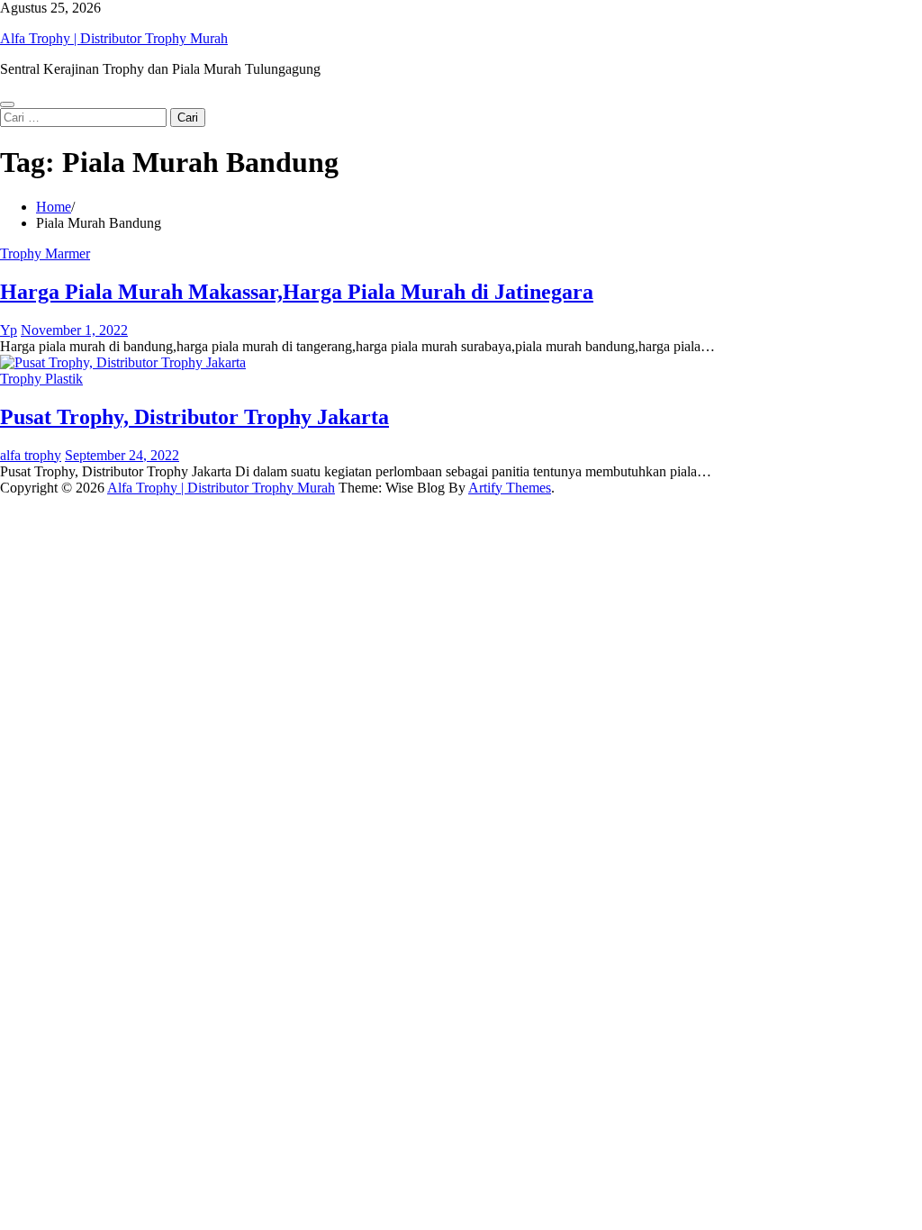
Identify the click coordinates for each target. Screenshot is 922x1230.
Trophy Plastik (41, 378)
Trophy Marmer (45, 253)
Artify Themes (509, 487)
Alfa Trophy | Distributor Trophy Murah (114, 38)
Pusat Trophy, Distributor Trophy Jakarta (194, 417)
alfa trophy (30, 455)
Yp (8, 330)
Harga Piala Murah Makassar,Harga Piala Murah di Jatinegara (296, 291)
